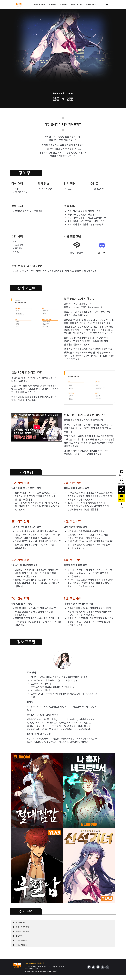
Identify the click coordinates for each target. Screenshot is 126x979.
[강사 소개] (121, 471)
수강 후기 (121, 483)
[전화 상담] (121, 487)
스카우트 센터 (90, 4)
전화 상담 (121, 491)
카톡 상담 (121, 499)
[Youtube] (93, 967)
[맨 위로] (121, 504)
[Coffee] (89, 967)
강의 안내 (52, 4)
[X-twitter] (107, 967)
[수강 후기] (121, 479)
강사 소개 (121, 475)
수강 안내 (63, 4)
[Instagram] (103, 967)
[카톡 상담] (121, 496)
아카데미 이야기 (76, 4)
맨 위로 (121, 508)
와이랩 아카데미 (39, 4)
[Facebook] (98, 967)
